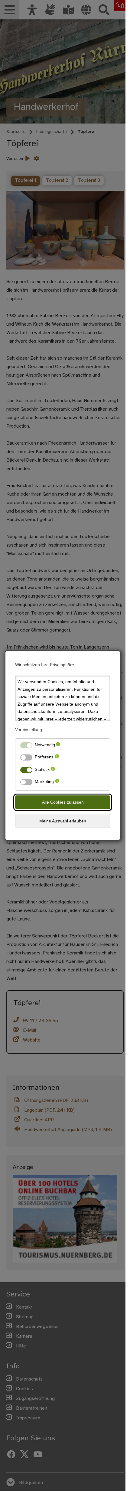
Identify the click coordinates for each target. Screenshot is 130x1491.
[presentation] (58, 746)
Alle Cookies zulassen (63, 802)
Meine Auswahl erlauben (62, 820)
